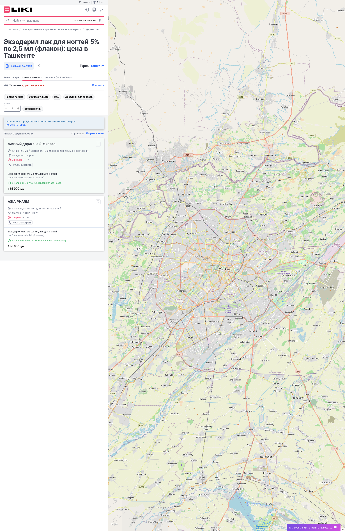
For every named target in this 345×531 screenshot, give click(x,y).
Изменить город (16, 124)
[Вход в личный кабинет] (87, 9)
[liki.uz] (22, 10)
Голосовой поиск (100, 20)
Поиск (8, 20)
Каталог (13, 29)
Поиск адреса (6, 85)
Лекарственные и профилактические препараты (52, 29)
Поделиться (38, 66)
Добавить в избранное (98, 144)
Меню (7, 9)
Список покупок (94, 9)
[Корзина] (101, 9)
